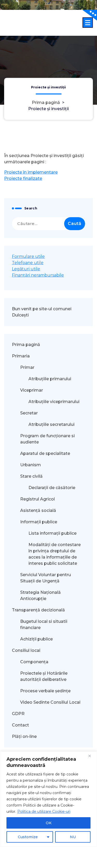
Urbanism (30, 464)
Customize (28, 837)
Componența (34, 661)
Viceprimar (31, 390)
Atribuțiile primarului (49, 378)
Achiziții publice (36, 639)
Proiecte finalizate (23, 178)
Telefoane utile (27, 262)
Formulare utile (28, 256)
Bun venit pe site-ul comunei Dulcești (41, 311)
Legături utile (26, 268)
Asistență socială (38, 510)
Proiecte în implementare (31, 172)
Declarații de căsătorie (51, 487)
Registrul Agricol (38, 499)
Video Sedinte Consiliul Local (50, 702)
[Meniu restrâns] (88, 22)
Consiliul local (26, 650)
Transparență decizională (38, 610)
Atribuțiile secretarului (51, 424)
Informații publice (38, 521)
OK (48, 823)
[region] (48, 799)
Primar (27, 367)
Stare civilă (31, 476)
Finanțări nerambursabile (38, 275)
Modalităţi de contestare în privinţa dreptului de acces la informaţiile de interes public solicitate (54, 554)
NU (73, 837)
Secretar (29, 413)
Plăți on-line (24, 736)
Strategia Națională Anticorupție (40, 595)
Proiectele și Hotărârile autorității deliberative (44, 676)
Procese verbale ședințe (45, 690)
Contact (20, 725)
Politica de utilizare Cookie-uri (43, 811)
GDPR (18, 713)
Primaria (21, 356)
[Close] (91, 756)
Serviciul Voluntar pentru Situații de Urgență (45, 577)
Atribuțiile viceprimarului (53, 401)
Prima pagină (46, 102)
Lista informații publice (52, 533)
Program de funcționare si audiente (47, 438)
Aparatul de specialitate (45, 453)
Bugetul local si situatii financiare (43, 624)
